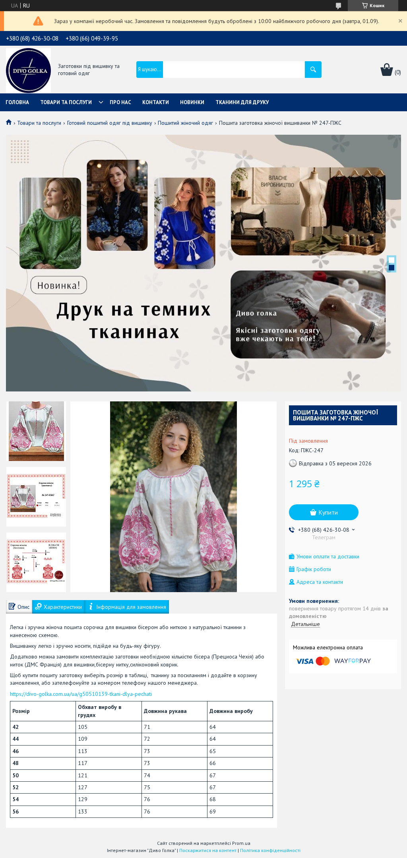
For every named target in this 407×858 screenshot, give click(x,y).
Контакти (155, 102)
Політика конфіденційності (270, 850)
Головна (17, 102)
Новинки (192, 102)
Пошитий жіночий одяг (185, 122)
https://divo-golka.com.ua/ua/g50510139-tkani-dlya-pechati (81, 693)
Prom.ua (241, 843)
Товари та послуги (66, 102)
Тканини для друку (242, 102)
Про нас (120, 102)
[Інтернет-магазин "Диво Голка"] (28, 70)
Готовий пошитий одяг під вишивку (109, 122)
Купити (328, 512)
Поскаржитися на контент (207, 850)
